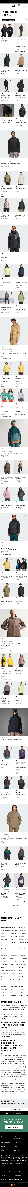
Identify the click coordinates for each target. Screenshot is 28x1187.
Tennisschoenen (23, 942)
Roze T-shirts (14, 995)
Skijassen (12, 942)
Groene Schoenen (12, 927)
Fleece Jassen (3, 968)
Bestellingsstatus (5, 1142)
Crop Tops (4, 961)
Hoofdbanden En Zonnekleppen (14, 933)
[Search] (22, 6)
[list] (11, 20)
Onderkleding (14, 964)
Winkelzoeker (17, 1150)
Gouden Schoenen (4, 986)
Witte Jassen (22, 964)
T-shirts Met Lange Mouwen (13, 958)
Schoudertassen (23, 930)
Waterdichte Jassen (22, 952)
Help (2, 1150)
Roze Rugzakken (13, 989)
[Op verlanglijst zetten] (11, 25)
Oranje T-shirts (12, 968)
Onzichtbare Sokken (13, 936)
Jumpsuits (13, 949)
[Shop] (13, 6)
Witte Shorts (22, 967)
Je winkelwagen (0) (18, 1113)
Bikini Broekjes (3, 933)
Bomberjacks (5, 952)
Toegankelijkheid (18, 1179)
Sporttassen (13, 973)
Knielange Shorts (13, 955)
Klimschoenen (14, 952)
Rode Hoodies (14, 980)
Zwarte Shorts (21, 983)
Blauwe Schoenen (4, 946)
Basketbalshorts (5, 927)
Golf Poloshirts (4, 983)
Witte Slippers (21, 974)
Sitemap (16, 1142)
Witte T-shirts (23, 977)
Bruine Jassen (3, 958)
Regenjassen (13, 977)
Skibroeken (4, 955)
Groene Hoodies (12, 924)
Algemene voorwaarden (7, 1179)
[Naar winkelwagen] (25, 6)
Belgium (16, 1184)
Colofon (3, 1146)
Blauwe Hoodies (3, 943)
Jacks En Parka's (12, 940)
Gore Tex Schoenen (21, 927)
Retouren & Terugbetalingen (18, 1137)
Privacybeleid (17, 1175)
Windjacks (22, 955)
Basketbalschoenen (6, 930)
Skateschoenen (23, 933)
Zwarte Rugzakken (22, 986)
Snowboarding (23, 936)
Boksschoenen (5, 949)
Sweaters (21, 939)
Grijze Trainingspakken (5, 995)
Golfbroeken (4, 973)
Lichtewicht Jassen (13, 961)
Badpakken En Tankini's (4, 924)
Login (6, 1113)
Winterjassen (22, 961)
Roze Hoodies (14, 986)
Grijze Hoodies (3, 992)
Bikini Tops (4, 939)
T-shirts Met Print (4, 989)
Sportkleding (13, 970)
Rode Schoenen (12, 983)
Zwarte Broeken (21, 980)
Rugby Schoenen (21, 924)
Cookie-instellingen (6, 1171)
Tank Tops (22, 945)
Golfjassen (4, 977)
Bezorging (3, 1136)
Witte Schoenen (21, 971)
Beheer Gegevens (18, 1171)
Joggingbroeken (14, 945)
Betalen (16, 1146)
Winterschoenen (23, 958)
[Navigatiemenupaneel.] (2, 6)
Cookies (3, 1175)
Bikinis (3, 936)
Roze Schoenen (12, 992)
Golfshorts (4, 980)
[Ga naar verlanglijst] (6, 6)
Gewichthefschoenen (7, 970)
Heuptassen (13, 930)
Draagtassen (4, 964)
